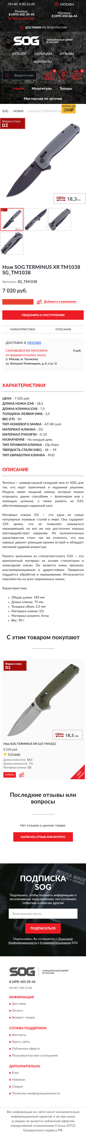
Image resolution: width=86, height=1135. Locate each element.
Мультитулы (42, 88)
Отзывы (67, 54)
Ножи (19, 88)
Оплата (17, 1011)
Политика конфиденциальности (36, 1093)
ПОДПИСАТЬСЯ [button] (43, 928)
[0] (76, 75)
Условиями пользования (55, 942)
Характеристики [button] (22, 329)
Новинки (18, 1080)
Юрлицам (43, 54)
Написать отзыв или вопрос (43, 837)
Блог (15, 1073)
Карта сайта (21, 1041)
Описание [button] (63, 329)
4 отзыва (14, 754)
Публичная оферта (26, 1048)
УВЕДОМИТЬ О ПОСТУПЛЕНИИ (43, 315)
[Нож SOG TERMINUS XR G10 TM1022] (43, 700)
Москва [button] (34, 343)
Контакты (43, 62)
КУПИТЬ (9, 775)
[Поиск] (6, 75)
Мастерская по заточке (43, 98)
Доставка (19, 1004)
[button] (21, 18)
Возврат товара (23, 1017)
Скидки (17, 1086)
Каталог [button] (19, 54)
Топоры (66, 88)
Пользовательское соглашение (35, 1055)
